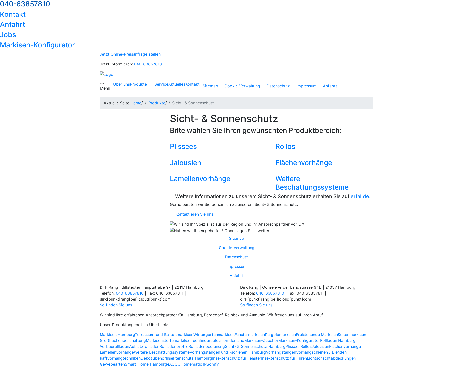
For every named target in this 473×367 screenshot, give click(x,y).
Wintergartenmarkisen (214, 334)
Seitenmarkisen (352, 334)
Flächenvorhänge (303, 163)
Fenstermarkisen (250, 334)
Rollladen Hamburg (337, 340)
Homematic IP (194, 364)
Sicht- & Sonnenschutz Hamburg (255, 346)
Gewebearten (112, 364)
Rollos (285, 146)
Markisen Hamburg (117, 334)
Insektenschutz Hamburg (189, 358)
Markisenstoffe (160, 340)
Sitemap (210, 85)
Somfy (213, 364)
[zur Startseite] (106, 73)
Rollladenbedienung (206, 346)
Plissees (183, 146)
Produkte (138, 84)
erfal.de (360, 196)
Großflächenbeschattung (123, 340)
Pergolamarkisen (280, 334)
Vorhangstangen (281, 352)
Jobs (8, 35)
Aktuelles (176, 84)
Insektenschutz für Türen (284, 358)
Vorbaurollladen (114, 346)
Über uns (121, 84)
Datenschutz (278, 85)
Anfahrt (12, 24)
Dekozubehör (153, 358)
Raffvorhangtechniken (120, 358)
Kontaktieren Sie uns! (193, 214)
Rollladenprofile (173, 346)
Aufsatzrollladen (144, 346)
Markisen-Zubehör (261, 340)
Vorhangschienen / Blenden (321, 352)
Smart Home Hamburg (146, 364)
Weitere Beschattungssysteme (312, 183)
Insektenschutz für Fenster (236, 358)
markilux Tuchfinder (192, 340)
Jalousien (185, 163)
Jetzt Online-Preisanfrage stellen (130, 54)
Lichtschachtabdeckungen (331, 358)
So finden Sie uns (116, 305)
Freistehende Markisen (317, 334)
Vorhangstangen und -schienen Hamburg (228, 352)
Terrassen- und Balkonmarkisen (164, 334)
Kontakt (13, 14)
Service (161, 84)
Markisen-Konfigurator (37, 45)
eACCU (174, 364)
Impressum (306, 85)
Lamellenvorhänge (200, 179)
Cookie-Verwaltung (242, 85)
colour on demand (227, 340)
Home (135, 102)
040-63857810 (148, 64)
